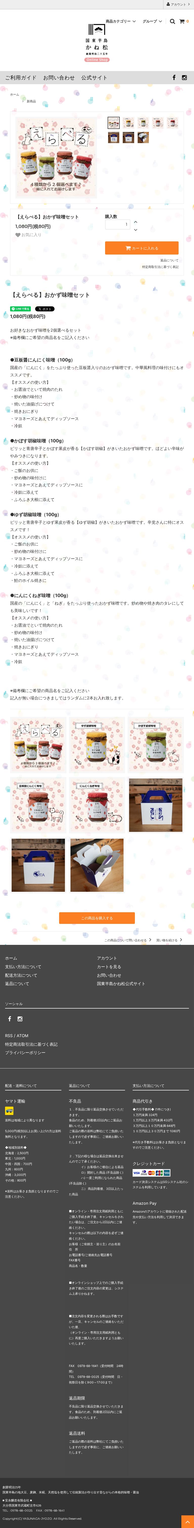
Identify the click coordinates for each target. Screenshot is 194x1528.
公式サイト (94, 78)
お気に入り (31, 235)
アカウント (178, 4)
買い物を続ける (167, 940)
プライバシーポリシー (25, 1052)
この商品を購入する (97, 918)
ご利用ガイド (21, 78)
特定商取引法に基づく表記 (160, 267)
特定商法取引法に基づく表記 (31, 1044)
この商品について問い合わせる (126, 940)
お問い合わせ (59, 78)
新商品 (31, 101)
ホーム (14, 94)
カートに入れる (145, 248)
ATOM (22, 1035)
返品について (169, 260)
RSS (9, 1035)
